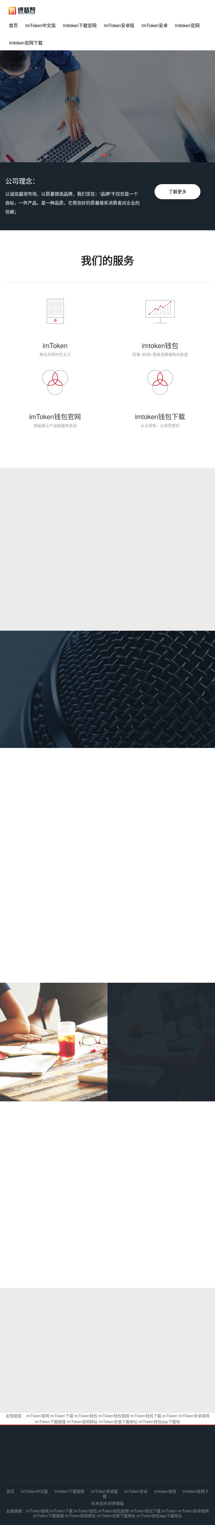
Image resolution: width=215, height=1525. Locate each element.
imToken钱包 (85, 1415)
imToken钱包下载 (145, 1415)
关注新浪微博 (108, 1186)
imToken (169, 1415)
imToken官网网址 (82, 1421)
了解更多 (177, 191)
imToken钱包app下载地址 (159, 1515)
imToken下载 (61, 1415)
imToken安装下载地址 (118, 1421)
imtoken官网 (187, 25)
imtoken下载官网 (80, 25)
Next (195, 107)
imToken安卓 (155, 25)
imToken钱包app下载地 (159, 1421)
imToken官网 (37, 1415)
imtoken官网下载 (26, 42)
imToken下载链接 (50, 1421)
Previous (19, 107)
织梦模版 (116, 1503)
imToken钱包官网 (114, 1415)
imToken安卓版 (119, 25)
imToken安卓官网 (194, 1415)
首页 (13, 25)
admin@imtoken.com (136, 1465)
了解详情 (137, 1080)
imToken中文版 (40, 25)
